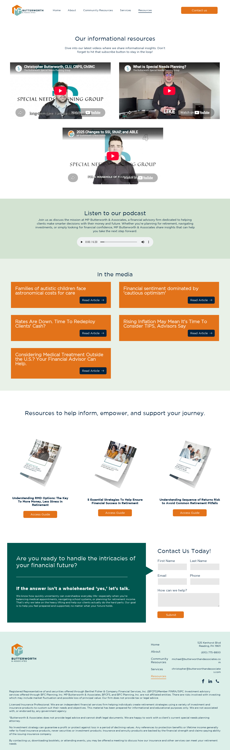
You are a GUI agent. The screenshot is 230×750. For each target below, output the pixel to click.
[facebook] (203, 681)
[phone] (217, 681)
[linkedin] (210, 681)
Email (162, 575)
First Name (166, 560)
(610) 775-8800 (211, 652)
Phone (195, 575)
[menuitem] (56, 10)
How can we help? (172, 590)
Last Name (198, 560)
